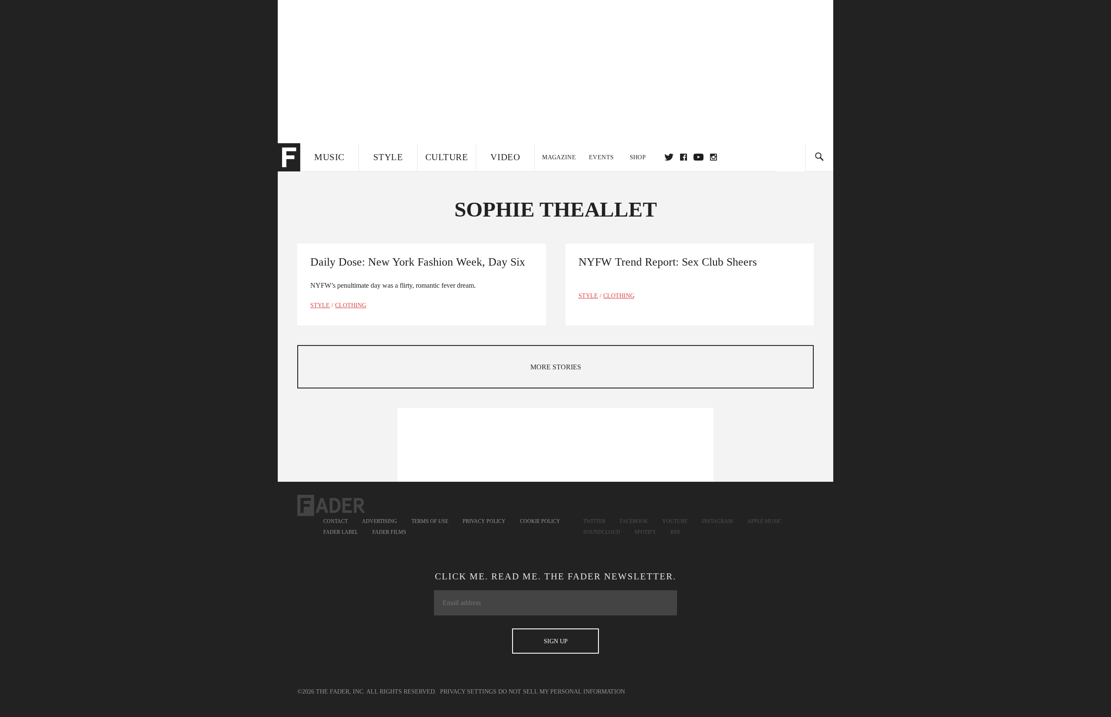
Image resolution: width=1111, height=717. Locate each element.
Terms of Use (429, 521)
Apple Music (764, 521)
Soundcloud (601, 532)
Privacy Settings (468, 691)
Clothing (350, 305)
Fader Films (389, 532)
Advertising (379, 521)
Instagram (717, 521)
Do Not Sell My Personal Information (561, 691)
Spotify (645, 532)
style (320, 305)
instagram (713, 157)
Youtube (674, 521)
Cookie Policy (540, 521)
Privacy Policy (484, 521)
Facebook (634, 521)
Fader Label (340, 532)
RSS (675, 532)
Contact (335, 521)
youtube (698, 157)
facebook (683, 157)
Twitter (669, 157)
